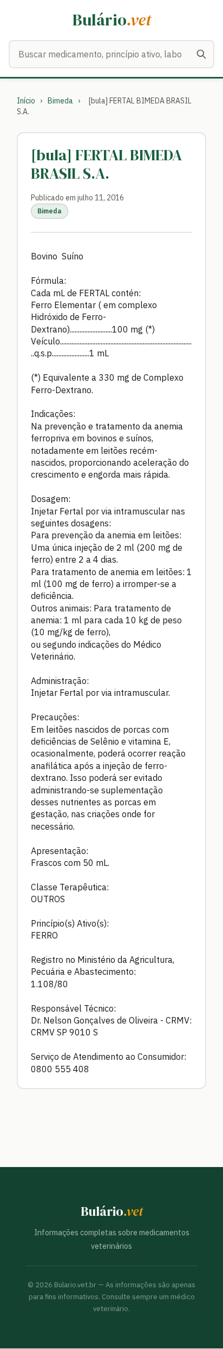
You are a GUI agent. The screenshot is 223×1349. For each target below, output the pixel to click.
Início (26, 101)
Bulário (112, 20)
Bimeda (60, 101)
